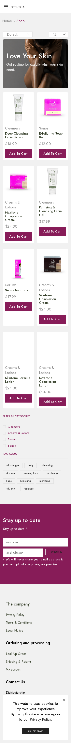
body (30, 465)
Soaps (12, 446)
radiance (29, 489)
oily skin (10, 489)
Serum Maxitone (16, 290)
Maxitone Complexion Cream (13, 216)
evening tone (30, 473)
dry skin (10, 473)
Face (9, 481)
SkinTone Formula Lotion (17, 380)
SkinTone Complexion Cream (47, 299)
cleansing (47, 465)
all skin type (12, 465)
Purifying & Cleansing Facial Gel (51, 211)
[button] (6, 6)
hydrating (25, 481)
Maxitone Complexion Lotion (47, 382)
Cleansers (14, 427)
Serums (12, 439)
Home (7, 21)
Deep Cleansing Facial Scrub (16, 135)
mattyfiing (44, 481)
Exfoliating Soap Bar (51, 135)
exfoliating (52, 473)
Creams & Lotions (18, 433)
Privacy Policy (40, 719)
